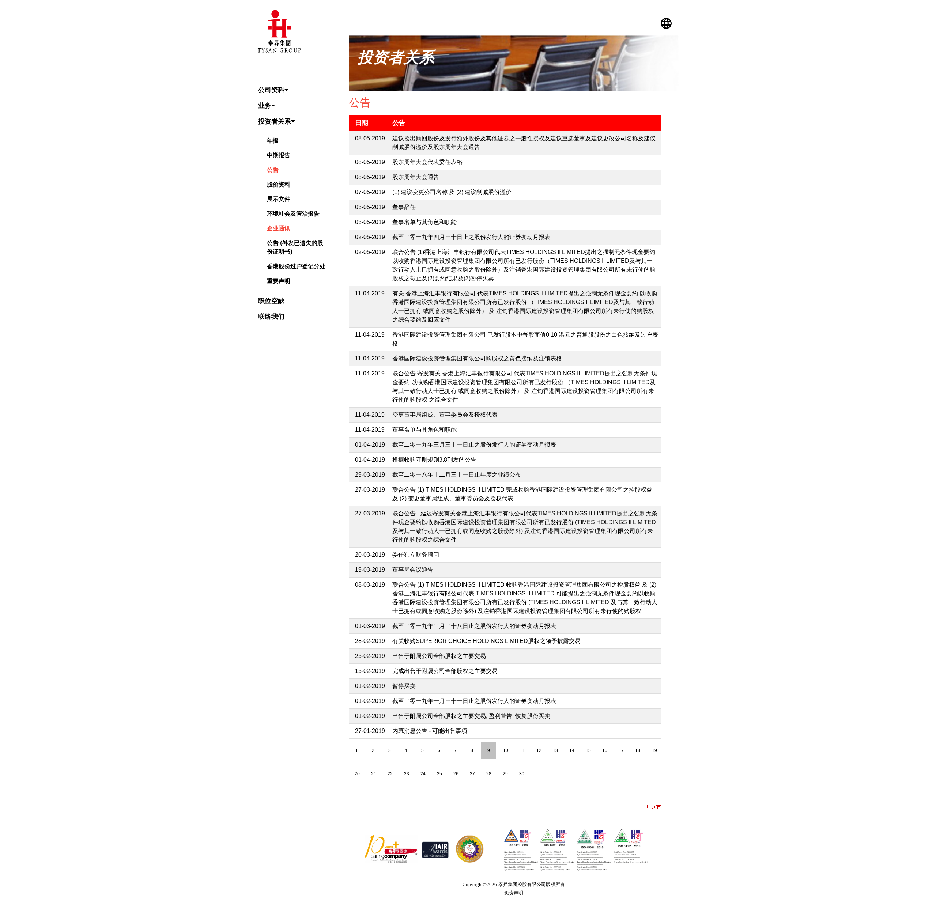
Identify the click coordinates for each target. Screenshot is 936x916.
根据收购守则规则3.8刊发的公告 (434, 460)
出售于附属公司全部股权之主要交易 (439, 656)
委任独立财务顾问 (415, 555)
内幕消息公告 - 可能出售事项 (429, 731)
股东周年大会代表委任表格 (427, 162)
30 (521, 773)
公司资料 (271, 90)
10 (505, 750)
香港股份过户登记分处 (296, 266)
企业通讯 (278, 228)
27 (472, 773)
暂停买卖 (404, 686)
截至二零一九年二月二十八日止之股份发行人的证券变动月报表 (474, 626)
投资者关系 (274, 121)
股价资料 (278, 184)
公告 (273, 169)
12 (538, 750)
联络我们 (271, 316)
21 (373, 773)
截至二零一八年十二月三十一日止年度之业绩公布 (456, 475)
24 (423, 773)
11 (522, 750)
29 (505, 773)
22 (390, 773)
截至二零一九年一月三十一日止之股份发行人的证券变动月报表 (474, 701)
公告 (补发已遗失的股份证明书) (295, 247)
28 (488, 773)
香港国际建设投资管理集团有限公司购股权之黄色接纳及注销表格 (477, 358)
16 (604, 750)
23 (406, 773)
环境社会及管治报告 (293, 213)
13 (555, 750)
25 (439, 773)
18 (637, 750)
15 (588, 750)
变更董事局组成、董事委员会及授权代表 (445, 415)
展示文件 (278, 199)
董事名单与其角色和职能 (424, 222)
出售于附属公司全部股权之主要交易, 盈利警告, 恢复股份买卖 (471, 716)
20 (357, 773)
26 (455, 773)
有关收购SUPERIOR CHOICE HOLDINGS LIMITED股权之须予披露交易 (486, 641)
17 (621, 750)
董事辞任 (404, 207)
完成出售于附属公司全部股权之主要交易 (445, 671)
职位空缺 (271, 300)
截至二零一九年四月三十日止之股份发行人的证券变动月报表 (471, 237)
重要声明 (278, 280)
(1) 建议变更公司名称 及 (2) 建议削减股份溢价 (452, 192)
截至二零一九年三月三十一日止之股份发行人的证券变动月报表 (474, 445)
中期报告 (278, 155)
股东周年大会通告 (415, 177)
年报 (273, 140)
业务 (264, 105)
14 (571, 750)
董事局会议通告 (412, 570)
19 (654, 750)
